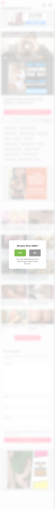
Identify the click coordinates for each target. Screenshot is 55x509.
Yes (20, 253)
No (34, 253)
